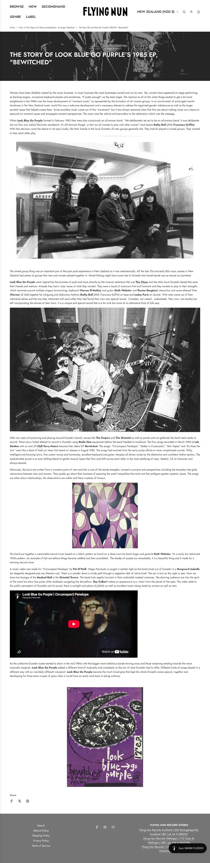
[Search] (184, 11)
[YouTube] (113, 827)
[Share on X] (19, 801)
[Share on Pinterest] (27, 801)
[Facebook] (97, 827)
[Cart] (198, 11)
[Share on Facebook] (11, 801)
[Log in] (191, 11)
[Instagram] (105, 827)
